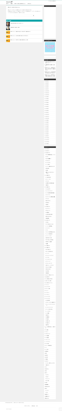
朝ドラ (46, 372)
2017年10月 (47, 141)
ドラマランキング (47, 333)
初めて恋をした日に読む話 (49, 239)
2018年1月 (47, 135)
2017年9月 (47, 143)
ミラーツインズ (48, 261)
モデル (47, 392)
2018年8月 (47, 122)
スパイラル (47, 257)
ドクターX (46, 331)
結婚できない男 (47, 386)
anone (47, 156)
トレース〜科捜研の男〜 (49, 233)
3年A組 (47, 222)
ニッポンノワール (47, 339)
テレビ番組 (46, 329)
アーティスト (47, 284)
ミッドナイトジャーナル (49, 307)
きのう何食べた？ (48, 249)
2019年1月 (47, 112)
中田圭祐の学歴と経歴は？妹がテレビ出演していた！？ (17, 23)
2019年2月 (47, 110)
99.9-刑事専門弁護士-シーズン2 (50, 154)
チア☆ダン (47, 181)
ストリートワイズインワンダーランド (50, 305)
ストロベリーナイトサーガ (49, 255)
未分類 (46, 382)
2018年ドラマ (47, 150)
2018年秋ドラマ (47, 206)
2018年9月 (47, 120)
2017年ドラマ (47, 148)
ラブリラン (47, 198)
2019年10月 (47, 94)
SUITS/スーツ (48, 208)
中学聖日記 (47, 212)
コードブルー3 (47, 294)
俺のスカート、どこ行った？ (50, 265)
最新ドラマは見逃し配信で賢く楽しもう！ (20, 3)
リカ (45, 347)
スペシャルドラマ (47, 298)
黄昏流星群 (47, 218)
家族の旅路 (47, 168)
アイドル (47, 390)
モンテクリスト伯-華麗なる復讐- (50, 196)
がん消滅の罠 (48, 300)
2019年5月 (47, 104)
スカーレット (48, 378)
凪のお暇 (46, 357)
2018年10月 (47, 118)
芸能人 (46, 388)
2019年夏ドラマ (47, 245)
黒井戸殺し (47, 324)
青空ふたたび (47, 398)
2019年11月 (47, 92)
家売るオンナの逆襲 (48, 241)
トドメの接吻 (48, 164)
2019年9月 (47, 96)
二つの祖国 (47, 313)
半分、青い (47, 380)
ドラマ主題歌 (47, 335)
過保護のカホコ (47, 396)
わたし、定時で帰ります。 (49, 251)
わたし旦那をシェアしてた (48, 282)
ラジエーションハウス (49, 263)
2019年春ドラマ (47, 247)
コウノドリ (46, 290)
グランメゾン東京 (47, 288)
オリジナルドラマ (47, 286)
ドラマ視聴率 (47, 337)
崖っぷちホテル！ (48, 200)
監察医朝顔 (46, 384)
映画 (45, 370)
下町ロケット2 (48, 210)
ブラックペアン (48, 194)
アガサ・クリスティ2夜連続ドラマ (50, 302)
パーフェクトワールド (49, 259)
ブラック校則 (47, 343)
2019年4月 (47, 106)
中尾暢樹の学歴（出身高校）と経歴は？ (15, 27)
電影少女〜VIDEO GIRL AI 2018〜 (50, 173)
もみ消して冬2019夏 (48, 280)
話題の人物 (46, 394)
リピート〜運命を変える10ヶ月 (50, 166)
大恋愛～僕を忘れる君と (49, 214)
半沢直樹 (46, 359)
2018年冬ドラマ (47, 152)
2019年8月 (47, 98)
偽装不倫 (46, 355)
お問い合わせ (29, 3)
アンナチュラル (48, 162)
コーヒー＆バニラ (47, 296)
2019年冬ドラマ (47, 220)
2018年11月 (47, 116)
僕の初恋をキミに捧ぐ (49, 237)
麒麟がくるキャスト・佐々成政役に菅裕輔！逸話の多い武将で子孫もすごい (19, 35)
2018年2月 (47, 133)
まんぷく (47, 376)
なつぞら (47, 374)
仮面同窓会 (46, 351)
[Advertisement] (50, 22)
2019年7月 (47, 100)
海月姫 (47, 170)
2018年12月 (47, 114)
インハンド (47, 253)
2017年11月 (47, 139)
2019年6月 (47, 102)
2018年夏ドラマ (47, 175)
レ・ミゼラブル (48, 311)
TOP (9, 402)
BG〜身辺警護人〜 (48, 158)
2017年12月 (47, 137)
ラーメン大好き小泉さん (49, 309)
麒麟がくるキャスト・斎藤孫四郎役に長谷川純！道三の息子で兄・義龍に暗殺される (20, 31)
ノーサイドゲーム (47, 341)
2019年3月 (47, 108)
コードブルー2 (47, 292)
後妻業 (47, 243)
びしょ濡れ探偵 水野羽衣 (48, 278)
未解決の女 (47, 202)
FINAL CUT (48, 160)
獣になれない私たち (48, 216)
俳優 (45, 353)
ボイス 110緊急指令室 (48, 345)
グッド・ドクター (48, 179)
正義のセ (47, 204)
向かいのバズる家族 (48, 267)
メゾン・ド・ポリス (48, 235)
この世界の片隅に (48, 177)
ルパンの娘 (46, 349)
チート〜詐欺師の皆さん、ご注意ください (50, 327)
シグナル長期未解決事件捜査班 (50, 192)
